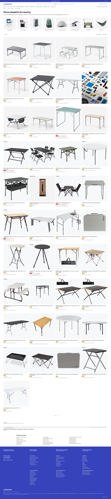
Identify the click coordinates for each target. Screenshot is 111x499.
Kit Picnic (17, 438)
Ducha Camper (18, 444)
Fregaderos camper (19, 442)
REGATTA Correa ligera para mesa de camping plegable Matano (67, 374)
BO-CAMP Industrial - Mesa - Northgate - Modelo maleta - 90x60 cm (41, 305)
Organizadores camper (46, 444)
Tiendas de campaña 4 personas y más (75, 437)
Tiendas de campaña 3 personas (48, 443)
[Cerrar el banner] (107, 1)
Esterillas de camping (72, 442)
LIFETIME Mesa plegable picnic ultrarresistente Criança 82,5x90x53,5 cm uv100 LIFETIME (16, 306)
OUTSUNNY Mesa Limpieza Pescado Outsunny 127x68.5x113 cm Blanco (68, 236)
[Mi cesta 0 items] (106, 4)
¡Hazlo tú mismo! (94, 101)
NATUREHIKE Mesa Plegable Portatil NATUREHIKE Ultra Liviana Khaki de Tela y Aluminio (94, 272)
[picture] (16, 50)
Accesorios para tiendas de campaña (75, 443)
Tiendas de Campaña (19, 439)
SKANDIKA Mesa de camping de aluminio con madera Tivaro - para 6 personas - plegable (68, 306)
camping (20, 14)
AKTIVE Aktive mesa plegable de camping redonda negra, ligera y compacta (41, 272)
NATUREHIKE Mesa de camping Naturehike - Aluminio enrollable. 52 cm (68, 168)
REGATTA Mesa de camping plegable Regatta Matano (91, 202)
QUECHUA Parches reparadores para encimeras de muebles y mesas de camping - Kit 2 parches (42, 203)
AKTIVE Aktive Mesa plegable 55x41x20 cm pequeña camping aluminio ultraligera (42, 237)
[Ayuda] (102, 4)
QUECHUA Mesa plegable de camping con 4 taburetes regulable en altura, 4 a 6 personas (67, 65)
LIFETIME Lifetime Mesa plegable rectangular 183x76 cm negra (14, 340)
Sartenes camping (72, 438)
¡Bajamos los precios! (47, 6)
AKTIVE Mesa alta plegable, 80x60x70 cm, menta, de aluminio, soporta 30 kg (68, 134)
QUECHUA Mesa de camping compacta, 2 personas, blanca (13, 133)
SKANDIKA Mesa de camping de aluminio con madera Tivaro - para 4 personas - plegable (94, 306)
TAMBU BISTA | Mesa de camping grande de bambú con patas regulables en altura (42, 341)
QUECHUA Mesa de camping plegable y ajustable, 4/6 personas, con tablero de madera (94, 134)
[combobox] (105, 34)
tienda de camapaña (58, 14)
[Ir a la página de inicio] (7, 4)
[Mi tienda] (100, 4)
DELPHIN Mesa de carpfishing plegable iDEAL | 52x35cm (13, 374)
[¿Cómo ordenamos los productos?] (96, 34)
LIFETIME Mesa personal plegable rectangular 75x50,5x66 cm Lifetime (94, 374)
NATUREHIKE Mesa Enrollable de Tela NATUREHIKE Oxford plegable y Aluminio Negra (41, 375)
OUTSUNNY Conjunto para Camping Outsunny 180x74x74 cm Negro (41, 168)
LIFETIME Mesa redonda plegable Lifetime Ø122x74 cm (91, 168)
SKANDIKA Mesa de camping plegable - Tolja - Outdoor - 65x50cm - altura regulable (67, 272)
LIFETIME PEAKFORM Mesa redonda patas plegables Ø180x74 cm (93, 340)
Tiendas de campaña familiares (21, 437)
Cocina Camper (18, 443)
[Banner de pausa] (105, 1)
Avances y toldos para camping (48, 438)
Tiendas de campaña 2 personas (48, 442)
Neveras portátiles (46, 439)
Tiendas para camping (72, 439)
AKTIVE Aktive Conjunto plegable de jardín (63, 202)
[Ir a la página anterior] (52, 415)
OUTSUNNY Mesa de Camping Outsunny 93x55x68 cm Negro (14, 202)
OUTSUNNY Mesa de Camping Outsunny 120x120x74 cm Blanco (67, 340)
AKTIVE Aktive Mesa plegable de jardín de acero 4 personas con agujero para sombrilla (16, 169)
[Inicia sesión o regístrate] (104, 4)
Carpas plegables (45, 437)
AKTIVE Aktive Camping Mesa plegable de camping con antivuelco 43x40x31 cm (41, 99)
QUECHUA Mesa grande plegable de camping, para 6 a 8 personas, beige (42, 133)
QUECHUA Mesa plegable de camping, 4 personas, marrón (13, 98)
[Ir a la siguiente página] (59, 415)
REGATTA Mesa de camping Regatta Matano (89, 236)
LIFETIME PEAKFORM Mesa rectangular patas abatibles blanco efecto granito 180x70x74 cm (68, 99)
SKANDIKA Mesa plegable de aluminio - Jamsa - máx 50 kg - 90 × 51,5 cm (16, 236)
